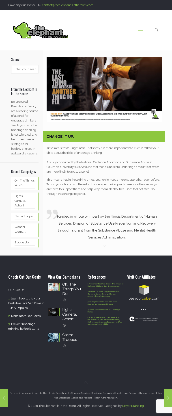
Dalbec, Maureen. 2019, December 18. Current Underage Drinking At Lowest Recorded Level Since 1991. (104, 293)
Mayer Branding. (133, 405)
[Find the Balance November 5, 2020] (4, 398)
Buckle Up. (22, 242)
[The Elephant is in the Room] (41, 30)
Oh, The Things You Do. (24, 183)
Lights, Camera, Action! (20, 200)
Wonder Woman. (20, 229)
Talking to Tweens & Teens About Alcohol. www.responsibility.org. (102, 303)
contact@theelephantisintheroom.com (67, 5)
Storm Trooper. (24, 216)
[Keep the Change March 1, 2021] (168, 398)
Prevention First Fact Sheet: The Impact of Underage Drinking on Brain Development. (105, 285)
